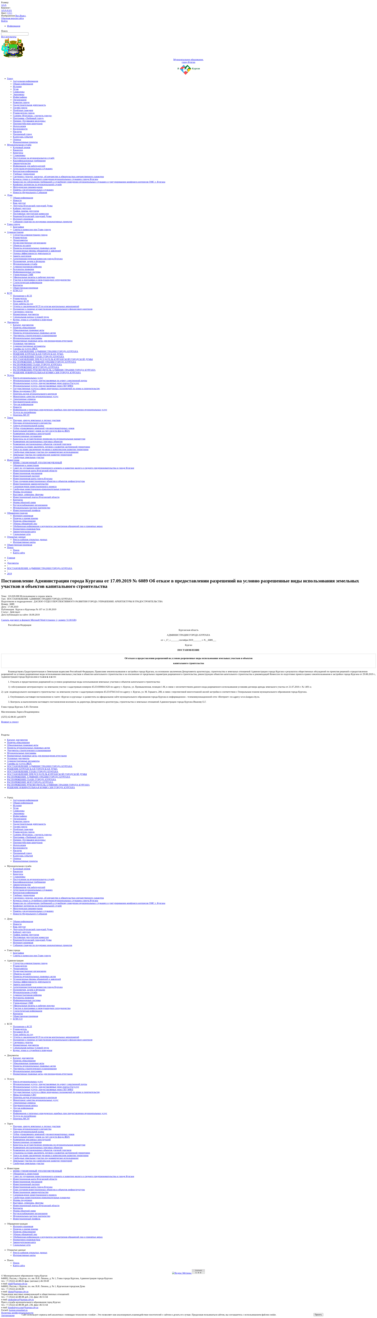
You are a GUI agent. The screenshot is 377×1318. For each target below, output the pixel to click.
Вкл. (17, 15)
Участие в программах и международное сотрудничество (42, 280)
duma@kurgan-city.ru (18, 1291)
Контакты (18, 285)
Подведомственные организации (29, 243)
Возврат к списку (10, 722)
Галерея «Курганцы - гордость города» (32, 115)
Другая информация (23, 404)
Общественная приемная (25, 288)
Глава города (13, 224)
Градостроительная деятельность (29, 105)
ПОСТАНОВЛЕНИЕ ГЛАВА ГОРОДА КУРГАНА (38, 356)
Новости (17, 200)
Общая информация (23, 84)
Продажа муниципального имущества (32, 423)
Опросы (17, 139)
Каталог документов (23, 325)
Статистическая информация (27, 282)
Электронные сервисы (24, 399)
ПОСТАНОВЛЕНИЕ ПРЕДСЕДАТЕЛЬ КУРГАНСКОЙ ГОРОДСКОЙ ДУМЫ (53, 359)
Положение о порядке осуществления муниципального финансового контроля (52, 309)
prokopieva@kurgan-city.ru (21, 1299)
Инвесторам (13, 460)
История (17, 86)
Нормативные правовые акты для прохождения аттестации (43, 341)
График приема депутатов (26, 211)
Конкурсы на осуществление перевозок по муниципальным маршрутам (49, 439)
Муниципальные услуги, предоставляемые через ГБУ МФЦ (43, 386)
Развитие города (21, 102)
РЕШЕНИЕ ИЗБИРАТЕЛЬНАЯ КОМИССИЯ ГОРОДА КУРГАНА (47, 372)
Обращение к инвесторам (26, 465)
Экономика (18, 94)
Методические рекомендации (28, 187)
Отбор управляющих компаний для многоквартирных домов (43, 428)
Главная (11, 557)
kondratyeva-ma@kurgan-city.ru (23, 1307)
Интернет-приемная (23, 219)
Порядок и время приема (25, 518)
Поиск (10, 547)
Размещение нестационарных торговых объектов (38, 441)
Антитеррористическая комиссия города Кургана (38, 258)
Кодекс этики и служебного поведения (32, 319)
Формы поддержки (22, 492)
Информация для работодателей (29, 166)
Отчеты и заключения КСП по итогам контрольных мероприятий (46, 306)
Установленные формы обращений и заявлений (37, 250)
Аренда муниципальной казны (28, 425)
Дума (9, 195)
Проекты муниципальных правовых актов (34, 248)
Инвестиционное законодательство (30, 484)
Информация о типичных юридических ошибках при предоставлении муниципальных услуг (60, 409)
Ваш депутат (19, 203)
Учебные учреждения (24, 174)
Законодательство (22, 163)
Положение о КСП (22, 296)
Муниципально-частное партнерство (31, 507)
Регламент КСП (21, 301)
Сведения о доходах (23, 311)
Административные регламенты (29, 346)
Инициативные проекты (25, 142)
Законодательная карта (24, 531)
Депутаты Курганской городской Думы (33, 205)
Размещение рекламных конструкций (32, 433)
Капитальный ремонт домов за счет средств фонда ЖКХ (41, 431)
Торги (10, 417)
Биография (18, 227)
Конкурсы (18, 152)
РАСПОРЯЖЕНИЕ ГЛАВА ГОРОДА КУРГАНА (37, 364)
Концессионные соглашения (27, 436)
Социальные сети (22, 534)
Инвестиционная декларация (27, 473)
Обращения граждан (17, 513)
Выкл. (23, 15)
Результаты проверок (23, 269)
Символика (18, 92)
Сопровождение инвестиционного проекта (35, 486)
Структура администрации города (30, 235)
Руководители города (23, 113)
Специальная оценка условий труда (31, 317)
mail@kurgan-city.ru (17, 1283)
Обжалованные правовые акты (28, 330)
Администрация (15, 232)
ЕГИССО (18, 290)
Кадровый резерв (21, 147)
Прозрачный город (22, 134)
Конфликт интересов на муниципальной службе (37, 184)
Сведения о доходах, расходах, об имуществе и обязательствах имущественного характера (58, 176)
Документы (13, 322)
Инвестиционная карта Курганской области (35, 470)
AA (3, 10)
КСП (9, 293)
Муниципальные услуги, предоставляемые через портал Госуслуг (46, 383)
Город (10, 78)
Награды (17, 131)
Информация (13, 26)
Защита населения (22, 256)
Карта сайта (19, 552)
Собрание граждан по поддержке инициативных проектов (42, 221)
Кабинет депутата (22, 208)
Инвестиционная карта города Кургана (32, 478)
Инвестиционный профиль (26, 510)
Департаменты (20, 240)
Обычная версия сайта (12, 18)
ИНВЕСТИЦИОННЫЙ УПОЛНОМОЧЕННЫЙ (37, 462)
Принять (318, 1315)
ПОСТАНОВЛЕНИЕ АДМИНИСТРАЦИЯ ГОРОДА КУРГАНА (45, 351)
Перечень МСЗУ (21, 415)
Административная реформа (27, 266)
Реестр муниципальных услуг (28, 378)
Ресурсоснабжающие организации (30, 505)
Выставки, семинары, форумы (28, 494)
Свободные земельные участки (28, 457)
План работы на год (23, 303)
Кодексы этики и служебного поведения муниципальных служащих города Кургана (55, 179)
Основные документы (24, 343)
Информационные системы (27, 272)
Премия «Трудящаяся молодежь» (29, 121)
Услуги (10, 375)
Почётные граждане (23, 110)
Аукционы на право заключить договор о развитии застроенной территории (51, 447)
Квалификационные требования (29, 160)
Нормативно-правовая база (26, 529)
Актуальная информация (25, 81)
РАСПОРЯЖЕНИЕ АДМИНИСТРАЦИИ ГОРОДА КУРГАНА (44, 362)
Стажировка (19, 155)
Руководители (20, 237)
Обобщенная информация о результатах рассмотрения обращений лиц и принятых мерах (58, 526)
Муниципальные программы (27, 338)
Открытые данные (16, 537)
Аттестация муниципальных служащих (33, 168)
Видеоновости (20, 129)
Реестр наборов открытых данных (30, 539)
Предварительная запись (25, 401)
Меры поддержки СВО (24, 391)
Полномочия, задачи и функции (29, 261)
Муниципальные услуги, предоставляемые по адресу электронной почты (50, 380)
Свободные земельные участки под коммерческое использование (45, 452)
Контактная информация (25, 171)
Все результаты (8, 36)
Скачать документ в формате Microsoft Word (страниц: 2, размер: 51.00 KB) (38, 620)
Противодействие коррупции (28, 123)
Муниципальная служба (19, 145)
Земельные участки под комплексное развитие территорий (42, 454)
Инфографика (20, 97)
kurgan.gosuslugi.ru (18, 1310)
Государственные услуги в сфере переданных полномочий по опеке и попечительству (56, 388)
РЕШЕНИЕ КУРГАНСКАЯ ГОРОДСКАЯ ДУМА (38, 354)
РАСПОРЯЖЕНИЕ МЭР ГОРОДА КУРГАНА (36, 367)
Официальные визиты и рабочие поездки (34, 277)
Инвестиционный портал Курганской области (36, 497)
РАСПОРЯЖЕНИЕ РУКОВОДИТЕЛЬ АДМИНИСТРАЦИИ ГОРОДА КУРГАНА (54, 370)
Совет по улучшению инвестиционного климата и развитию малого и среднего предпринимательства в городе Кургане (73, 468)
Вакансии (18, 150)
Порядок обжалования (24, 327)
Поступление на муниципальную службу (33, 158)
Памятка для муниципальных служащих (33, 190)
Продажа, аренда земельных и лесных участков (37, 420)
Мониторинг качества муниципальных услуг (35, 396)
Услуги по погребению (24, 412)
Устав (16, 89)
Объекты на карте (22, 245)
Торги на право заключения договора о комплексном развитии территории (51, 449)
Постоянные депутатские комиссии (31, 213)
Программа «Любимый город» (28, 118)
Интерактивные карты (24, 542)
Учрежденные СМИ (23, 274)
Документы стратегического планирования (35, 335)
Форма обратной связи (24, 502)
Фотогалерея (19, 126)
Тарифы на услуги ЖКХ (25, 348)
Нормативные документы (26, 314)
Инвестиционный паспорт (26, 476)
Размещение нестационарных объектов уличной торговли (42, 444)
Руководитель (20, 298)
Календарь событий (23, 137)
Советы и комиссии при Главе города (32, 229)
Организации (20, 99)
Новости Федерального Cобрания (30, 192)
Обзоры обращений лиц (25, 523)
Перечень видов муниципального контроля (35, 394)
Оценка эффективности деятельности (32, 253)
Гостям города (20, 107)
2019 (9, 573)
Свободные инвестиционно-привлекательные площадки (41, 489)
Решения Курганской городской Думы (32, 216)
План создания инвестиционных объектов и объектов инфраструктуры (49, 481)
